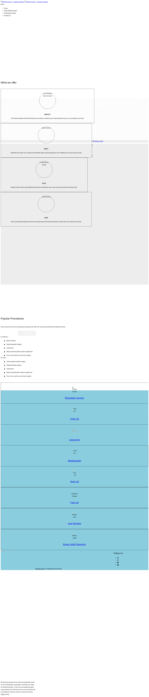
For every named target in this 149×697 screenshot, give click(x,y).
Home (6, 8)
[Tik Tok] (118, 557)
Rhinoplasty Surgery (74, 398)
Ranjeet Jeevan (40, 569)
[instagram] (118, 560)
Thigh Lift (74, 419)
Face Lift (74, 502)
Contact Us (7, 15)
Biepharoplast (74, 461)
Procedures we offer (10, 13)
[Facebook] (118, 562)
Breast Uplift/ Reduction (74, 544)
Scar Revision (74, 523)
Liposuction (74, 440)
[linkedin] (118, 565)
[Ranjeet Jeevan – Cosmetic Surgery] (24, 2)
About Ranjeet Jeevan (10, 10)
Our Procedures (26, 333)
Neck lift (74, 481)
